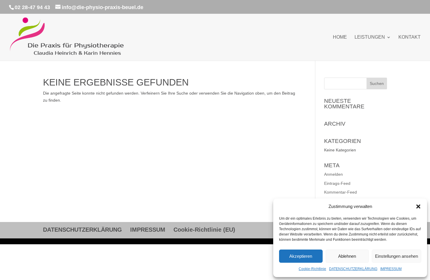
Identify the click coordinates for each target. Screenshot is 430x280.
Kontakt (409, 37)
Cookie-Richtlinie (312, 269)
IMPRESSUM (391, 269)
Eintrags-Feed (337, 183)
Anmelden (333, 174)
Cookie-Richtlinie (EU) (204, 229)
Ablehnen (347, 256)
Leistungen (370, 37)
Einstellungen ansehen (396, 256)
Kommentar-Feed (340, 192)
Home (340, 37)
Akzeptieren (300, 256)
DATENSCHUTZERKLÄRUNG (353, 269)
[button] (418, 206)
